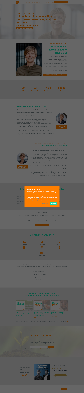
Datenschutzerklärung (35, 198)
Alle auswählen (53, 203)
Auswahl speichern (45, 203)
